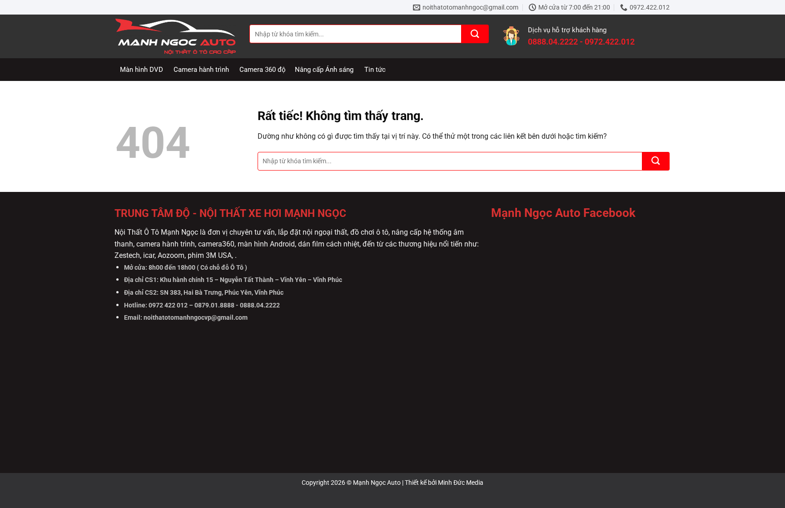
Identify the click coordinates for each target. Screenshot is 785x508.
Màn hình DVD (141, 69)
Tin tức (375, 69)
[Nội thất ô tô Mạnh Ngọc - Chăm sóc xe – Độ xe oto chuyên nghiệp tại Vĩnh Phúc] (175, 36)
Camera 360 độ (262, 69)
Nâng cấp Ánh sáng (324, 69)
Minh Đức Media (460, 482)
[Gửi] (475, 34)
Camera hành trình (201, 69)
